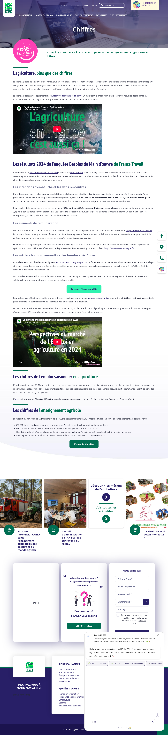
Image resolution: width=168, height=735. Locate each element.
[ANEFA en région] (161, 247)
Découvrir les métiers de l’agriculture (106, 487)
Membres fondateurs (69, 678)
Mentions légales (70, 729)
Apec (17, 399)
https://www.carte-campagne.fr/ (119, 248)
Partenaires (64, 681)
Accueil (50, 52)
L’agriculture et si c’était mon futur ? (154, 534)
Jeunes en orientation (69, 694)
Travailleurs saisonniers (70, 705)
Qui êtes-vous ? (66, 52)
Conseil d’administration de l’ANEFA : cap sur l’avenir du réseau (72, 537)
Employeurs (64, 699)
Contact (94, 5)
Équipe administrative (69, 675)
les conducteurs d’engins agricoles (72, 262)
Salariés (62, 702)
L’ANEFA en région (44, 15)
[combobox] (132, 602)
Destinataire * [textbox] (125, 601)
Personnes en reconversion (72, 696)
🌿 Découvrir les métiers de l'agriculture (127, 663)
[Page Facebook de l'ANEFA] (161, 236)
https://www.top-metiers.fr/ (139, 230)
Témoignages (75, 5)
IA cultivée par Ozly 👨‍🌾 (124, 728)
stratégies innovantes (99, 298)
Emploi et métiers (84, 15)
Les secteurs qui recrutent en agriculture (103, 52)
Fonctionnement (66, 672)
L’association (25, 15)
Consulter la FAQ (84, 625)
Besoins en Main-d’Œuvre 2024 (44, 172)
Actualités (101, 15)
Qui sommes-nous (67, 669)
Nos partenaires (118, 15)
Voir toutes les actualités (106, 509)
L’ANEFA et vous (64, 15)
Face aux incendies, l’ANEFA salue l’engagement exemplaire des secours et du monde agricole (29, 541)
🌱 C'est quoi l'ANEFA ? (97, 663)
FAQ (86, 5)
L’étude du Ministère (84, 444)
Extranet (64, 5)
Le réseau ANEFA (69, 664)
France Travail (76, 172)
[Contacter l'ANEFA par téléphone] (161, 258)
